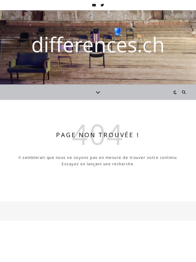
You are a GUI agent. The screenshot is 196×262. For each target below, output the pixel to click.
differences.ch (98, 44)
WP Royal (43, 211)
